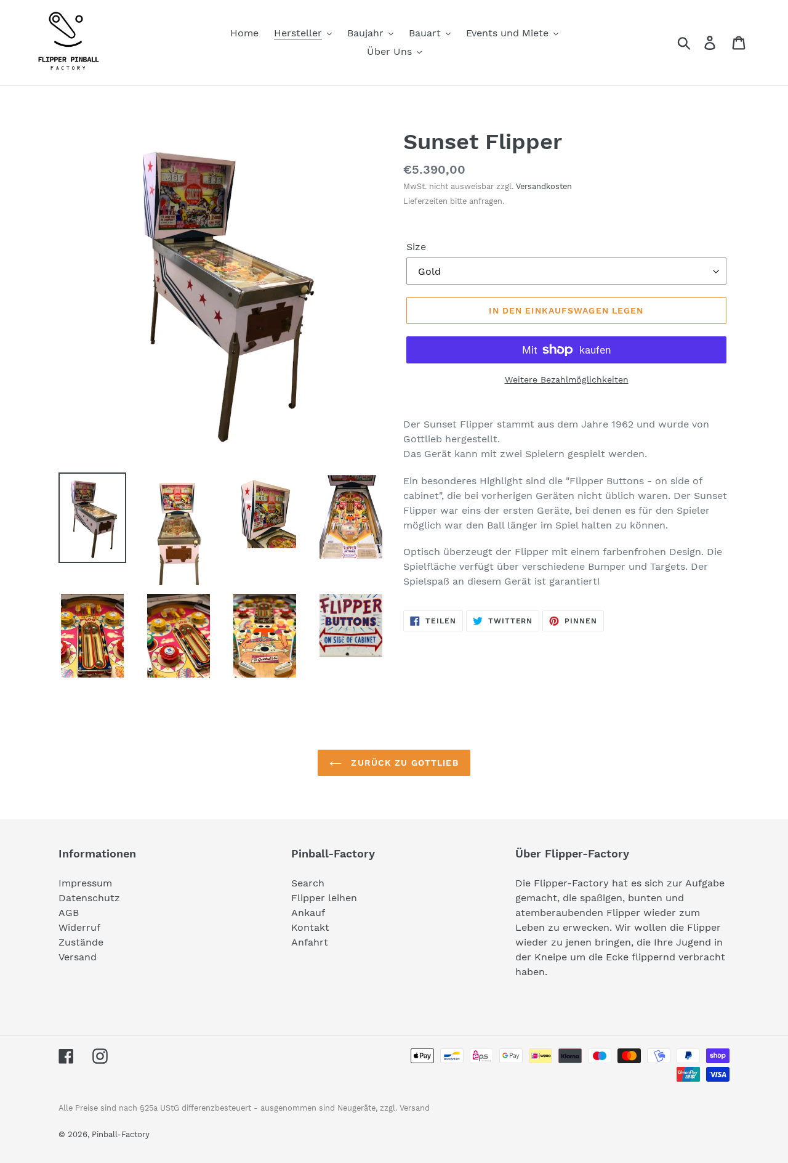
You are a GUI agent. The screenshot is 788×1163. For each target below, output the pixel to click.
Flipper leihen (324, 898)
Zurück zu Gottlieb (403, 763)
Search (307, 883)
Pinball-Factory (121, 1134)
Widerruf (79, 927)
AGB (68, 912)
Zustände (80, 942)
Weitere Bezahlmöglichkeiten (567, 379)
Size (416, 247)
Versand (77, 957)
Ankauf (308, 912)
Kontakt (310, 927)
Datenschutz (89, 898)
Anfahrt (309, 942)
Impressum (85, 883)
